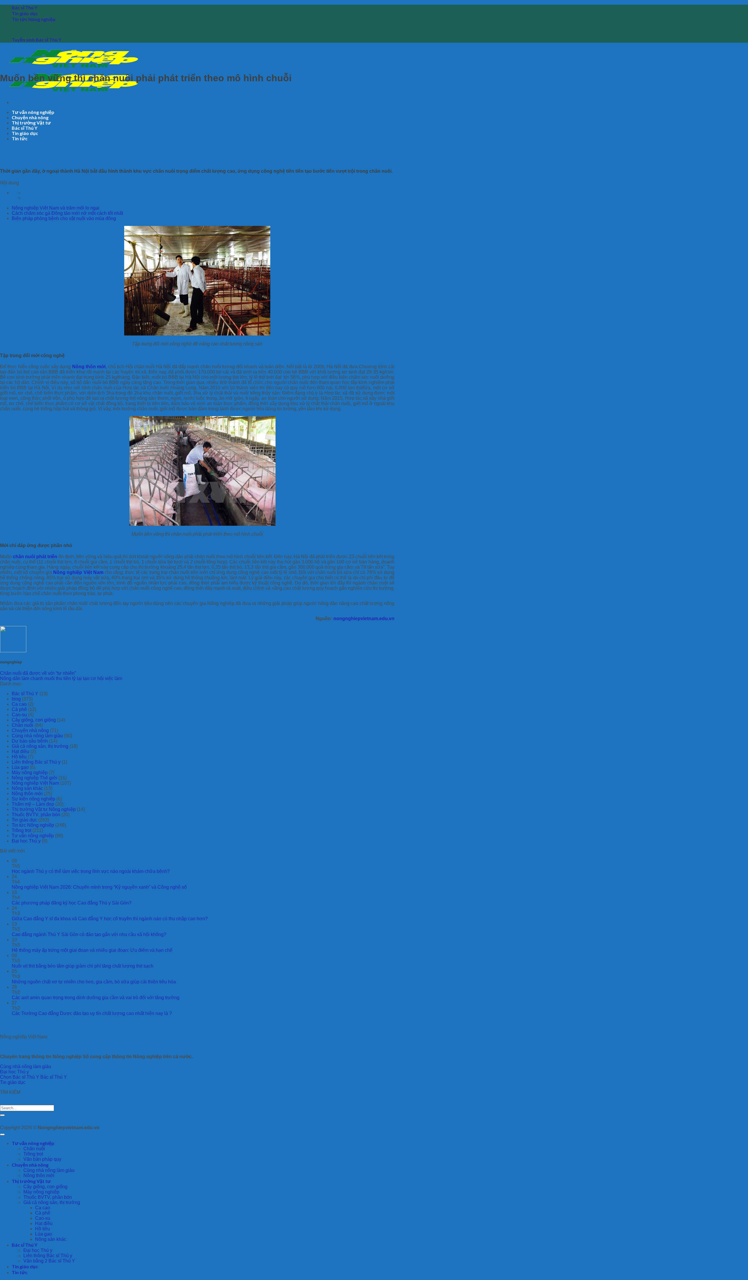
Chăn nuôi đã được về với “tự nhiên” (38, 673)
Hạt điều (20, 751)
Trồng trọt (21, 830)
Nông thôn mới (89, 366)
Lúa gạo (20, 767)
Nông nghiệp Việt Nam (78, 572)
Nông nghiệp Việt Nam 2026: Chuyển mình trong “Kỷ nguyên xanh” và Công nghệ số (99, 887)
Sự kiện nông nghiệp (33, 798)
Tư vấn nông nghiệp (33, 112)
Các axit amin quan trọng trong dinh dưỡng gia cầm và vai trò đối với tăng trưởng (95, 997)
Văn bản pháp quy (42, 1159)
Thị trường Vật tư (31, 122)
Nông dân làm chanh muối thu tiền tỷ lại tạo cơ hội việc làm (61, 678)
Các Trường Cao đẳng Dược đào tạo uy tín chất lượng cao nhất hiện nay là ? (92, 1013)
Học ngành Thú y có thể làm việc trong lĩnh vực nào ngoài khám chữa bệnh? (91, 871)
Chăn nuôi (22, 725)
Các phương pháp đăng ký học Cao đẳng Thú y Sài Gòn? (71, 902)
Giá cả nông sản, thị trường (40, 746)
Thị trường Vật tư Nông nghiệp (44, 809)
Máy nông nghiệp (30, 772)
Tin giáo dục (25, 13)
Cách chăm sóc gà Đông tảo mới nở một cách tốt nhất (67, 213)
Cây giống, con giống (34, 719)
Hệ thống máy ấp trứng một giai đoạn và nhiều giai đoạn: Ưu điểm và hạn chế (92, 950)
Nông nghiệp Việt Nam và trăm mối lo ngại (55, 207)
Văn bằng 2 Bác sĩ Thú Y (49, 1260)
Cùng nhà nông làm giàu (37, 735)
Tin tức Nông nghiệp (34, 19)
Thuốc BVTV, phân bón (36, 814)
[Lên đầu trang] (2, 1134)
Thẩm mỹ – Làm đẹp (33, 804)
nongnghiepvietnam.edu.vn (363, 618)
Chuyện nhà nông (30, 117)
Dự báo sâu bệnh (30, 740)
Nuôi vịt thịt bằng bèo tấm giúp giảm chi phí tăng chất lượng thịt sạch (82, 966)
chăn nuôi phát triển (35, 556)
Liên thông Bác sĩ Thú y (36, 762)
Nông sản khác (27, 788)
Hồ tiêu (19, 756)
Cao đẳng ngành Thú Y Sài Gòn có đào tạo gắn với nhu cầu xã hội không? (89, 934)
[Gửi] (2, 1115)
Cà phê (19, 709)
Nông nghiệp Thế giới (34, 777)
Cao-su (19, 714)
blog (16, 698)
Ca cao (19, 704)
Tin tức (19, 138)
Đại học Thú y (26, 840)
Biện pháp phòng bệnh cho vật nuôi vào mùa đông (64, 218)
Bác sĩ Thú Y (24, 7)
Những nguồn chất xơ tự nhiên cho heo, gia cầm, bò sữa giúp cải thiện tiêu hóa (94, 981)
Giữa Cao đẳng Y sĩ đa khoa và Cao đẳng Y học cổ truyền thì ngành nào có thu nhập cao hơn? (110, 918)
